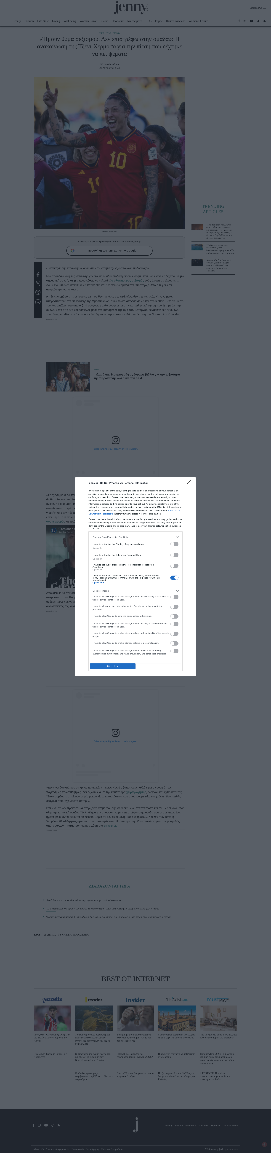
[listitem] (135, 537)
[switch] (174, 544)
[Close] (190, 483)
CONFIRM (113, 666)
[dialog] (135, 576)
